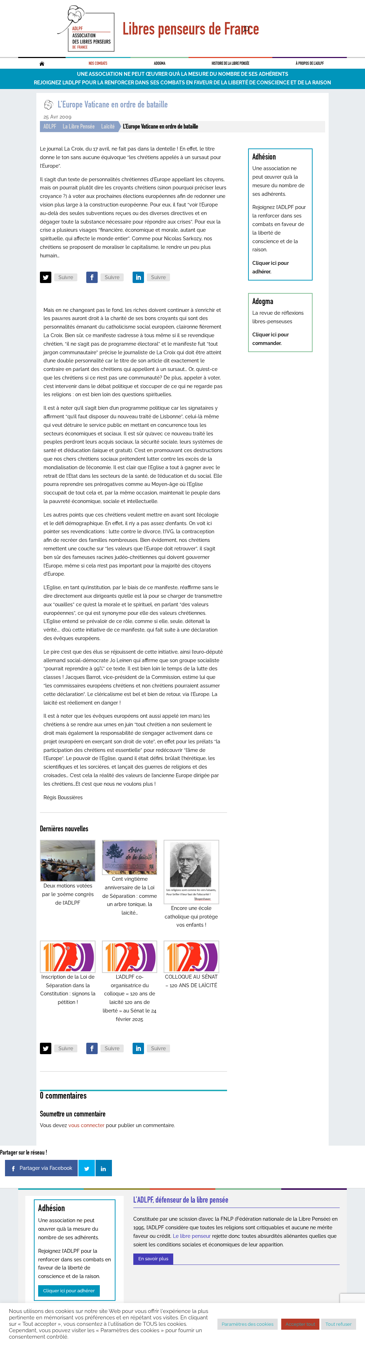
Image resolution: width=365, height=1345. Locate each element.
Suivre (65, 277)
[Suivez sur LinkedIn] (138, 277)
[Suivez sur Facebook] (92, 277)
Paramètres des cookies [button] (247, 1324)
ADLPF (49, 126)
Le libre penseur (192, 1236)
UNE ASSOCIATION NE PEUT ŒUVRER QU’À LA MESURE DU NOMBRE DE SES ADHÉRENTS (182, 74)
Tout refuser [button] (338, 1324)
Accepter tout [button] (300, 1324)
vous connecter (86, 1125)
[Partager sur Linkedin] (104, 1168)
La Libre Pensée (79, 126)
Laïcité (108, 126)
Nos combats (98, 63)
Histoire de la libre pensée (230, 63)
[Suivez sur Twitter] (45, 277)
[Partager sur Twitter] (86, 1168)
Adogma (159, 63)
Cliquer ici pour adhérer (69, 1290)
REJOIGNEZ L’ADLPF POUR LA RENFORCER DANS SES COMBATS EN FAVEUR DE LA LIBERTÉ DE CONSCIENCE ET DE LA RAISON (182, 82)
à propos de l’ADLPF (310, 63)
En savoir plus (153, 1258)
